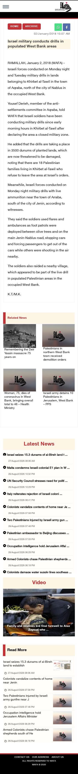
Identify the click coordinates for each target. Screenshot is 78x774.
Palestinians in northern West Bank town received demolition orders (56, 354)
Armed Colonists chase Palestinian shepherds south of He (26, 731)
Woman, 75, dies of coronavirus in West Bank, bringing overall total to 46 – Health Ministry (18, 400)
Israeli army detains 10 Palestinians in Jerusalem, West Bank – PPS (58, 398)
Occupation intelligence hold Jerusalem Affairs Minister (22, 714)
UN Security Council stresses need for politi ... (37, 481)
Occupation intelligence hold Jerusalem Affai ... (38, 546)
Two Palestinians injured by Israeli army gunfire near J (25, 697)
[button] (8, 606)
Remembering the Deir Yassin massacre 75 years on (19, 353)
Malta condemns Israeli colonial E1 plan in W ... (38, 468)
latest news (39, 444)
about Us (58, 757)
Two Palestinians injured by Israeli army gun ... (37, 520)
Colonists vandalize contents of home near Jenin (27, 680)
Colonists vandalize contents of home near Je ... (39, 507)
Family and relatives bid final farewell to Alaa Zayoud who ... (38, 628)
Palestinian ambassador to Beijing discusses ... (38, 533)
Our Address (40, 757)
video (39, 583)
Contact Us (21, 757)
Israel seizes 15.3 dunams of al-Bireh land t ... (37, 455)
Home (14, 26)
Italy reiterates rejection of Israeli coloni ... (34, 494)
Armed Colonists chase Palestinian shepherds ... (39, 559)
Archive (31, 26)
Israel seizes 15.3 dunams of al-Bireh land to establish (27, 663)
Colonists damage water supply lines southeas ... (39, 572)
